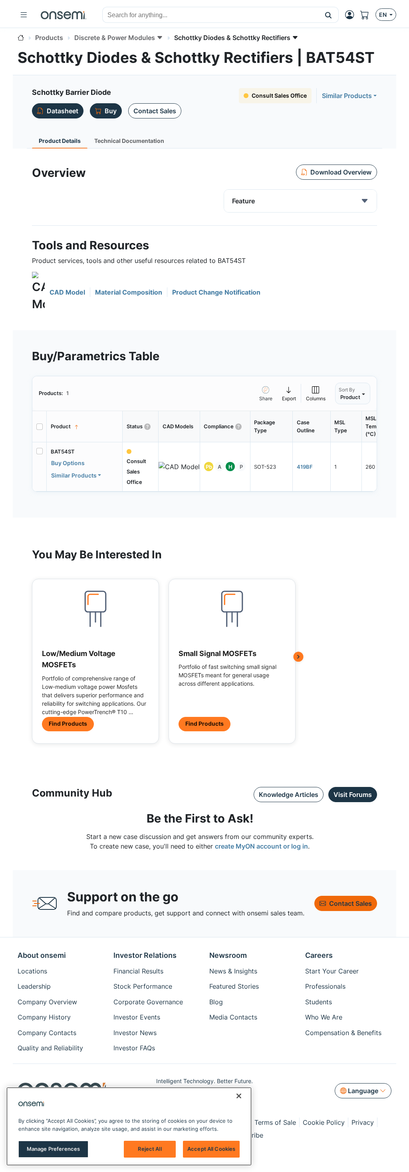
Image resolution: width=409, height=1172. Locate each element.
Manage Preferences (53, 1149)
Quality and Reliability (50, 1048)
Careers (319, 955)
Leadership (34, 986)
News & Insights (233, 971)
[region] (129, 1126)
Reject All (149, 1149)
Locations (32, 971)
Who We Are (323, 1017)
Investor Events (136, 1017)
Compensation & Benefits (343, 1033)
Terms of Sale (275, 1122)
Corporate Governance (148, 1002)
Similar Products (347, 96)
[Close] (239, 1096)
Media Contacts (233, 1017)
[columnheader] (85, 426)
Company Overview (47, 1002)
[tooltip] (289, 393)
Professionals (325, 986)
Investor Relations (145, 955)
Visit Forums (353, 795)
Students (318, 1002)
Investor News (135, 1033)
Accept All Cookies (211, 1149)
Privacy (362, 1122)
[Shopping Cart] (367, 15)
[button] (328, 15)
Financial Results (138, 971)
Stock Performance (142, 986)
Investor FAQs (134, 1048)
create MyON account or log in (261, 846)
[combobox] (210, 15)
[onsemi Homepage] (63, 15)
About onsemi (42, 955)
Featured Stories (234, 986)
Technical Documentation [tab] (129, 140)
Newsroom (228, 955)
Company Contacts (47, 1033)
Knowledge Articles (288, 795)
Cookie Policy (324, 1122)
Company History (44, 1017)
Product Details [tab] (60, 140)
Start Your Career (332, 971)
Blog (216, 1002)
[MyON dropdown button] (351, 15)
